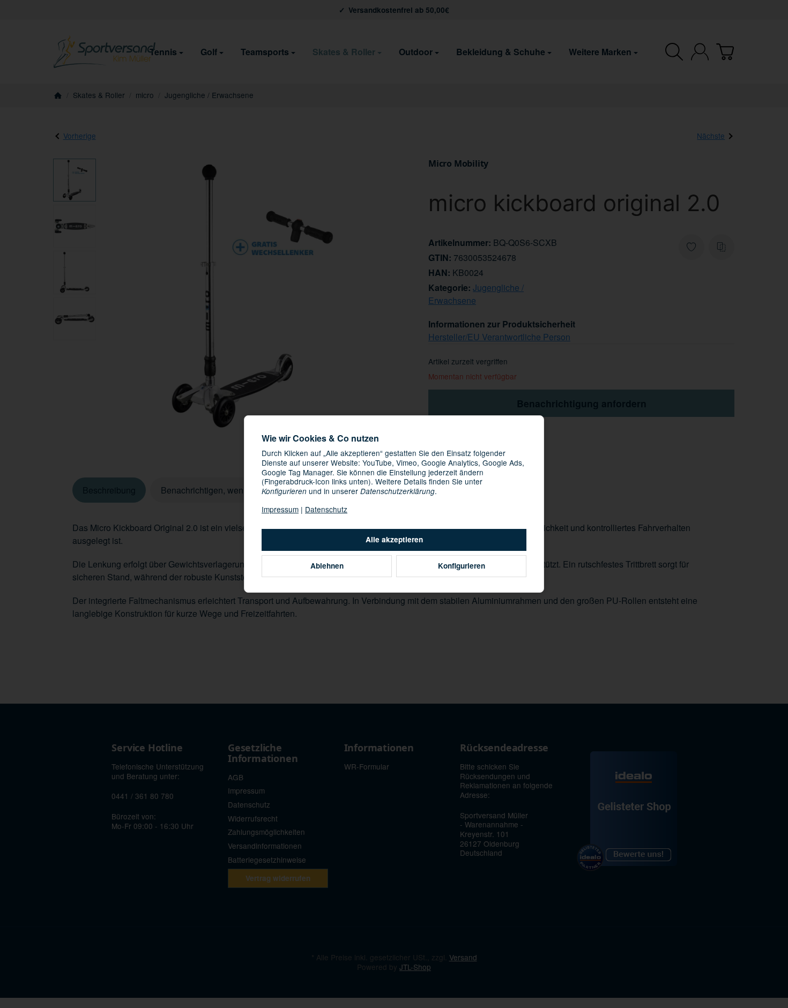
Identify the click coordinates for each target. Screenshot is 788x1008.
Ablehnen (327, 566)
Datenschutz (326, 509)
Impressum (280, 509)
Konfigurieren (461, 566)
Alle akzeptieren (394, 539)
